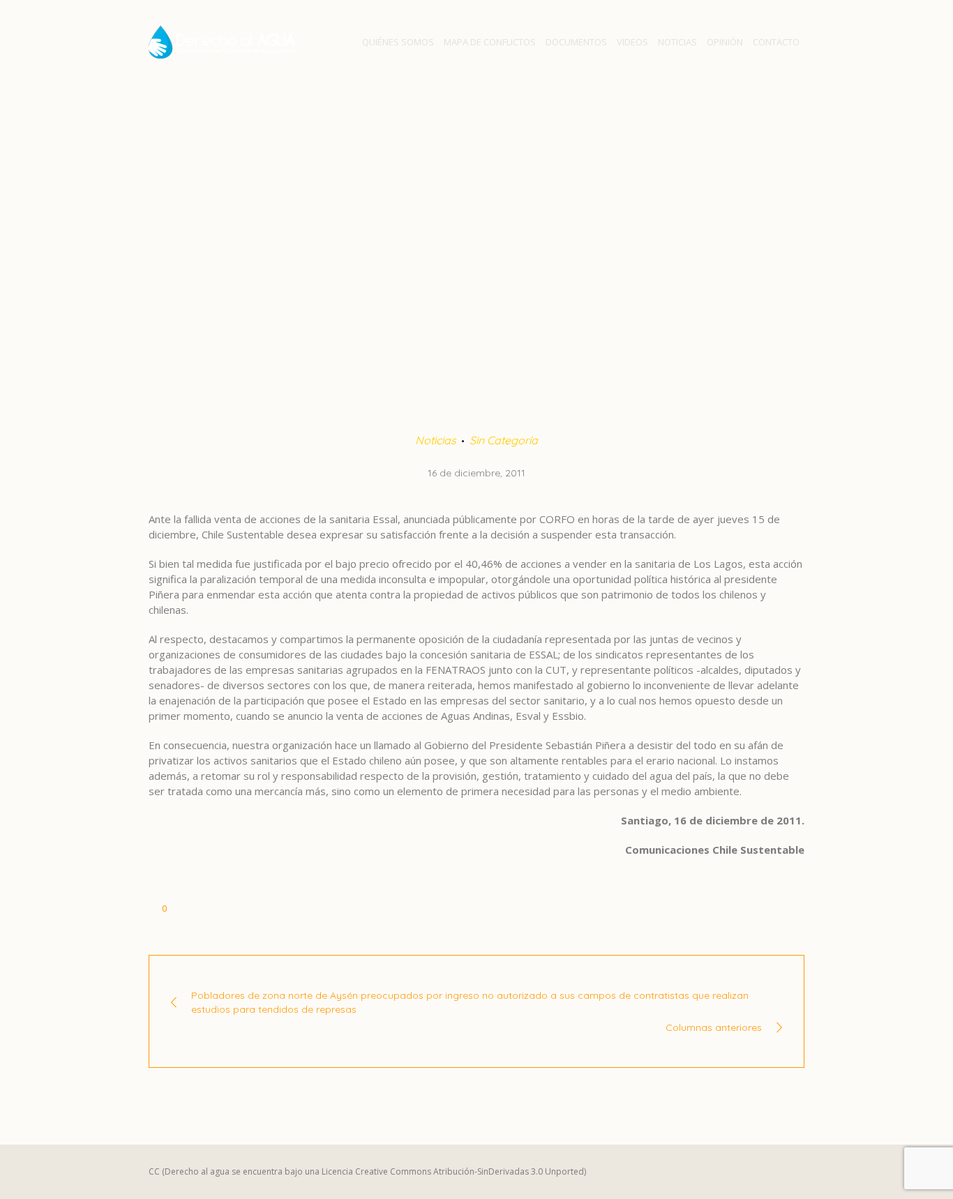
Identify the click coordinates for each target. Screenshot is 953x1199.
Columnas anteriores (714, 1027)
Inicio (383, 254)
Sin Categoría (504, 440)
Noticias (427, 254)
